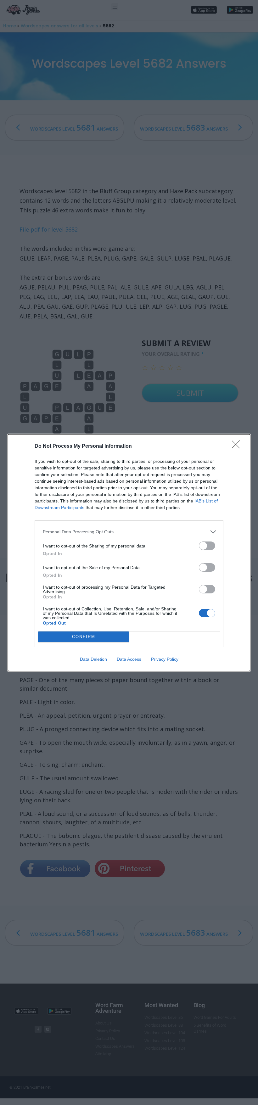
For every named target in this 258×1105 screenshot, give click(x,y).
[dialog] (129, 552)
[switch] (207, 545)
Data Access (129, 659)
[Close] (238, 446)
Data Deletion (93, 659)
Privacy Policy (164, 659)
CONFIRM (83, 636)
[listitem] (129, 532)
